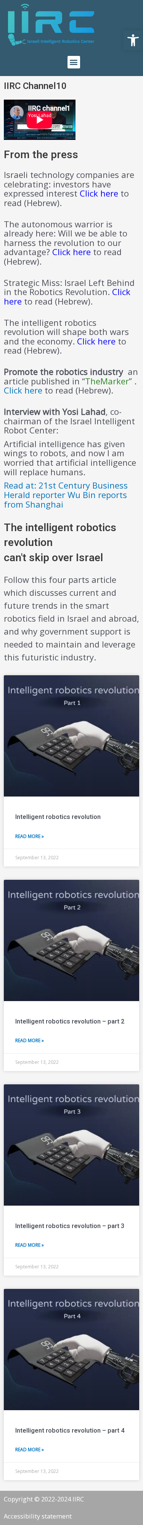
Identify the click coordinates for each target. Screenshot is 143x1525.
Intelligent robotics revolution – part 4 (69, 1430)
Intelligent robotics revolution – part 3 (69, 1226)
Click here (96, 341)
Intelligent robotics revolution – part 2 (69, 1021)
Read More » (29, 836)
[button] (133, 40)
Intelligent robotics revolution (58, 817)
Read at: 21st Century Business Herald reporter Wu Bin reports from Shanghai (66, 494)
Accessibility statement (38, 1516)
